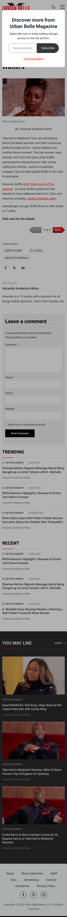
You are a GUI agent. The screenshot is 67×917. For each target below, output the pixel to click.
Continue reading (33, 58)
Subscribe (47, 48)
